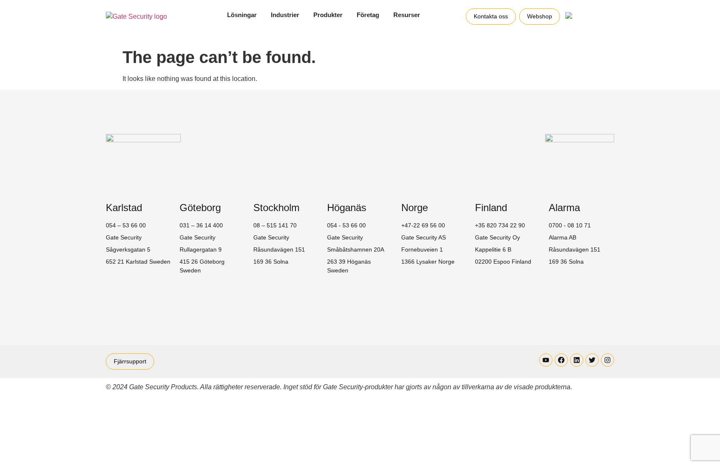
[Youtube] (545, 360)
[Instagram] (607, 360)
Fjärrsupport (130, 361)
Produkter (327, 14)
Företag (368, 14)
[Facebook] (561, 360)
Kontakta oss (491, 16)
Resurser (406, 14)
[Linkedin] (576, 360)
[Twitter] (592, 360)
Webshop (539, 16)
